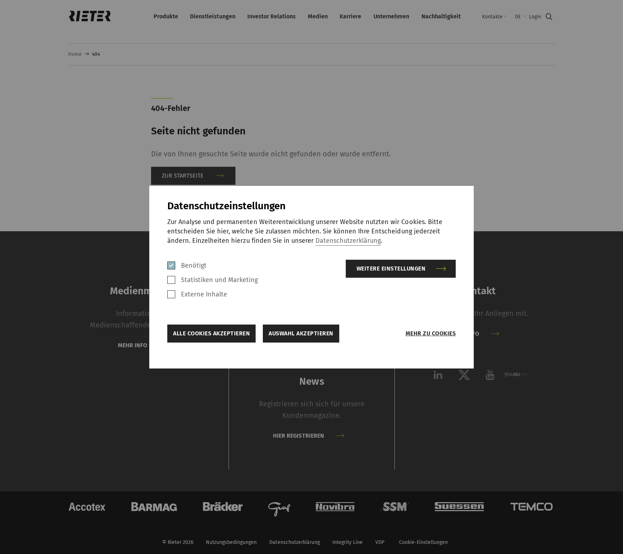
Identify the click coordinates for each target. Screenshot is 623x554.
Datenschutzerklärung (348, 241)
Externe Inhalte (204, 294)
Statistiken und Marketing (219, 280)
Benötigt (194, 265)
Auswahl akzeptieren (301, 333)
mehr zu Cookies (431, 333)
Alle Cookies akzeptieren (211, 333)
